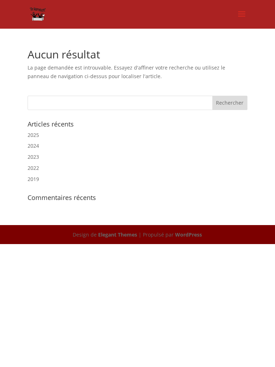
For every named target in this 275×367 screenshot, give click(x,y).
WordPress (188, 234)
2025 (33, 135)
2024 (33, 145)
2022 (33, 168)
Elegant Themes (117, 234)
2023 (33, 156)
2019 (33, 179)
